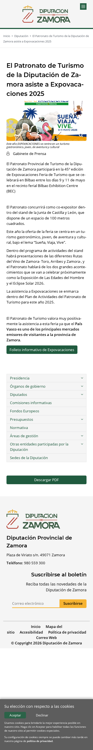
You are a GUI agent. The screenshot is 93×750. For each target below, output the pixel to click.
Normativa (19, 427)
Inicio (6, 36)
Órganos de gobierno (27, 386)
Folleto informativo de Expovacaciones (42, 349)
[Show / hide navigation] (83, 6)
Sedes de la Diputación (29, 457)
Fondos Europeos (24, 410)
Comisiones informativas (31, 402)
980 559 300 (34, 562)
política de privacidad (40, 741)
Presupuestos (21, 419)
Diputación (21, 36)
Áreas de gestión (24, 435)
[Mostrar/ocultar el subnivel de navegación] (82, 378)
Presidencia (19, 378)
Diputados (18, 394)
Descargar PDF (46, 479)
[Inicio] (46, 14)
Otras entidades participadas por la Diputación (39, 447)
